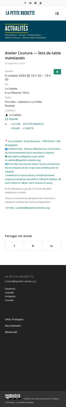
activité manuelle (33, 123)
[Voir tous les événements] (57, 71)
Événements (34, 35)
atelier (15, 128)
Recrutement (13, 325)
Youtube (9, 300)
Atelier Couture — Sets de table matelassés (33, 55)
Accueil (22, 35)
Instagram (10, 296)
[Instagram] (35, 3)
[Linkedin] (30, 3)
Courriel (13, 119)
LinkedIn (9, 292)
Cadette (29, 128)
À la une (15, 123)
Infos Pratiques (14, 319)
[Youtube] (40, 3)
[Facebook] (25, 3)
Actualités (16, 28)
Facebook (10, 288)
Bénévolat (11, 332)
